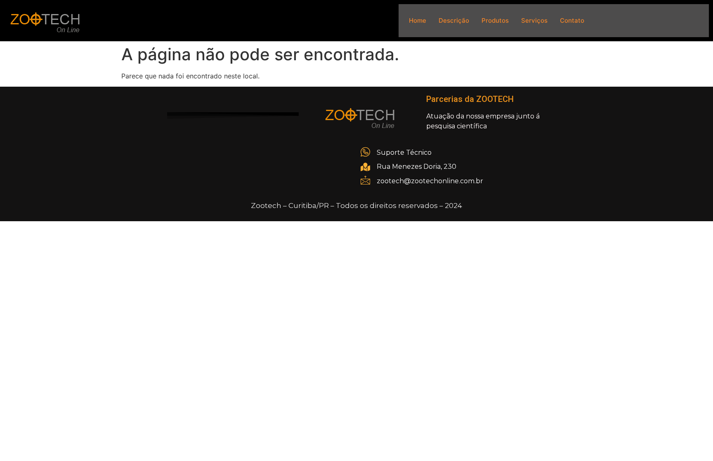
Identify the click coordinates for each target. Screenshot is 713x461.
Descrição (454, 20)
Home (417, 20)
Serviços (534, 20)
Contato (572, 20)
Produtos (495, 20)
